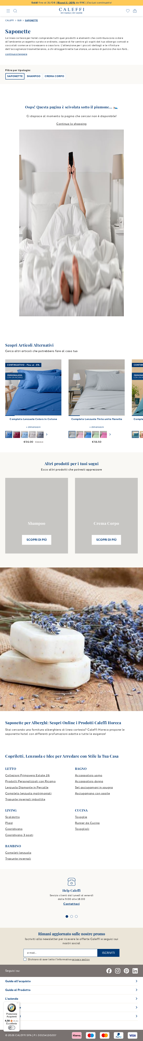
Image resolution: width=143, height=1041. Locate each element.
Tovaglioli (82, 829)
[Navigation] (8, 11)
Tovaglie (81, 817)
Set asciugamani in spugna (94, 787)
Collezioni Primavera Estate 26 (27, 775)
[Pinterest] (126, 970)
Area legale (13, 1007)
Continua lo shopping (71, 124)
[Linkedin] (135, 970)
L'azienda (11, 998)
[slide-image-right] (57, 387)
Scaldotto (12, 817)
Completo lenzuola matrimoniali (28, 793)
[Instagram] (117, 970)
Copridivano (13, 829)
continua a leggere (16, 54)
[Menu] (18, 1004)
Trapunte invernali (18, 858)
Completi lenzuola (18, 852)
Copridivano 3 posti (19, 835)
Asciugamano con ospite (92, 793)
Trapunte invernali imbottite (25, 799)
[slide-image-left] (9, 387)
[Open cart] (135, 11)
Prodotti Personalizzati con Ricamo (30, 781)
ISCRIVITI (108, 953)
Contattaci (71, 904)
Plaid (9, 823)
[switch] (11, 1028)
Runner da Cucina (87, 823)
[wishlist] (128, 11)
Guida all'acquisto (18, 981)
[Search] (15, 11)
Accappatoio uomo (88, 775)
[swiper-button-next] (46, 434)
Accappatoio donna (89, 781)
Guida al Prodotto (18, 990)
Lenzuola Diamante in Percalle (26, 787)
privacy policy (81, 959)
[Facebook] (109, 970)
